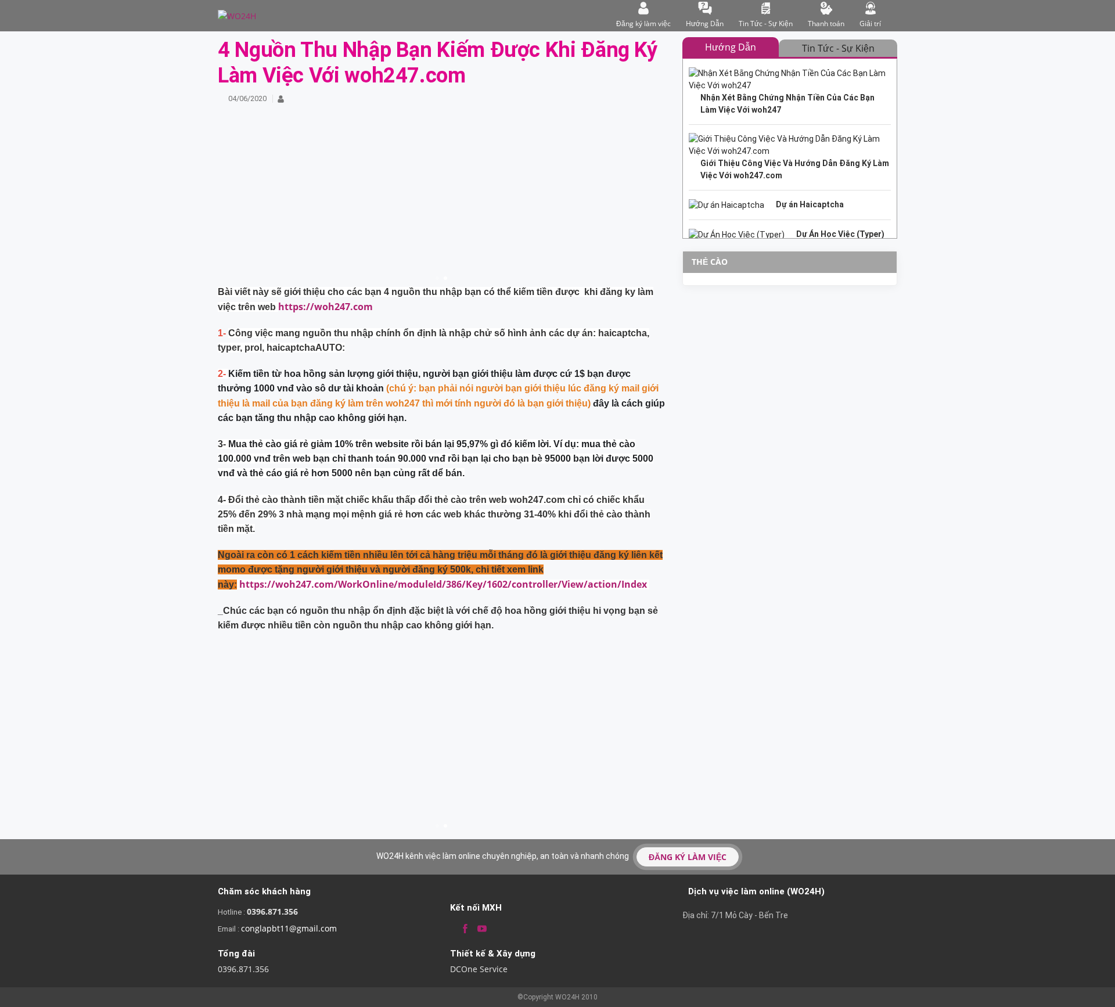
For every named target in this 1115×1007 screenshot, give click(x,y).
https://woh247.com (325, 306)
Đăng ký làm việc (643, 23)
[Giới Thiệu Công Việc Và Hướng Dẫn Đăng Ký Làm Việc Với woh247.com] (790, 157)
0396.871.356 (272, 911)
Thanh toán (826, 23)
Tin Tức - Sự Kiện (766, 23)
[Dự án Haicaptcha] (790, 205)
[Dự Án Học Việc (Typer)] (790, 234)
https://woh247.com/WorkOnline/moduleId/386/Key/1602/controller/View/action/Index (444, 584)
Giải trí (870, 23)
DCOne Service (479, 968)
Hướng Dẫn (705, 23)
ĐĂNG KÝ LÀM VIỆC (687, 856)
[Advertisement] (441, 203)
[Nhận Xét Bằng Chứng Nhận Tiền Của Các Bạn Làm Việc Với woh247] (790, 91)
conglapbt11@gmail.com (289, 928)
